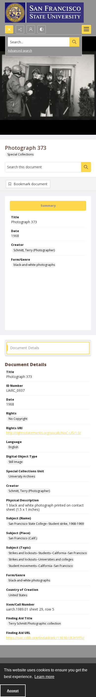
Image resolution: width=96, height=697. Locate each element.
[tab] (48, 205)
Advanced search (20, 51)
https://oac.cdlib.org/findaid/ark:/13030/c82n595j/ (45, 637)
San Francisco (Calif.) (23, 538)
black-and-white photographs (34, 265)
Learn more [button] (44, 677)
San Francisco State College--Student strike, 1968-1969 (46, 524)
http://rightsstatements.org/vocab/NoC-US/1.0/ (43, 432)
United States (18, 595)
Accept (13, 691)
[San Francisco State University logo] (44, 12)
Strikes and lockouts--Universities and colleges (41, 559)
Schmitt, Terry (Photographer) (34, 250)
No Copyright (18, 419)
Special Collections (20, 154)
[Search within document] (86, 167)
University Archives (22, 476)
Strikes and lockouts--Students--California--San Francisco (48, 553)
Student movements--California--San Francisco (41, 566)
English (13, 447)
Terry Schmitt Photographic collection (35, 623)
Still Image (16, 462)
